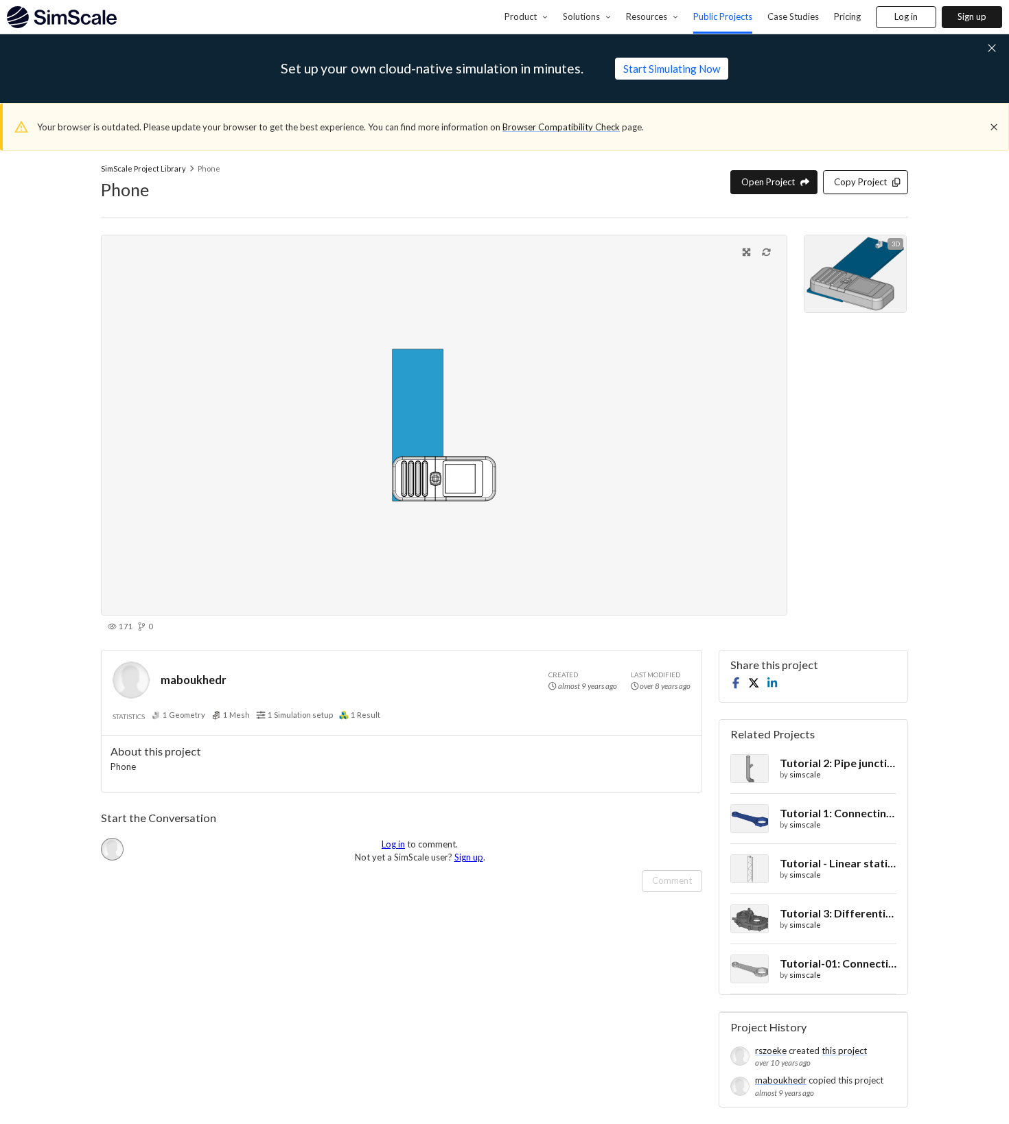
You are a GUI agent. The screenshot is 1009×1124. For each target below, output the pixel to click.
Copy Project (860, 181)
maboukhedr (194, 679)
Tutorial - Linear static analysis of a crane (838, 862)
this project (844, 1050)
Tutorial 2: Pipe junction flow (838, 762)
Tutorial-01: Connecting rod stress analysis (838, 963)
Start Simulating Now (671, 68)
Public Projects (722, 16)
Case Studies (793, 16)
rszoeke (771, 1050)
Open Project (768, 181)
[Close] (994, 127)
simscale (805, 774)
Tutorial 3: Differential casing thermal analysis (838, 913)
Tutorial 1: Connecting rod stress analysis (838, 812)
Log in (906, 16)
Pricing (847, 16)
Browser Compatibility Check (561, 126)
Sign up (972, 16)
